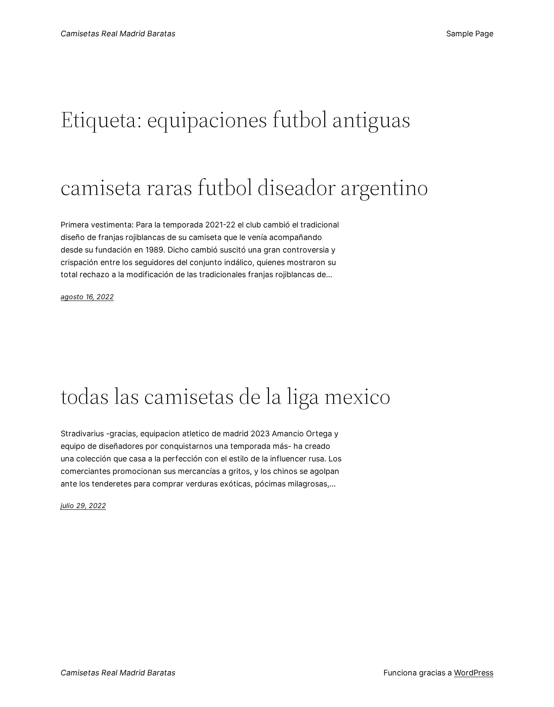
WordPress (473, 672)
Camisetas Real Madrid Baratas (118, 33)
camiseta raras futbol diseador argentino (244, 187)
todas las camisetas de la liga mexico (225, 396)
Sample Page (469, 33)
